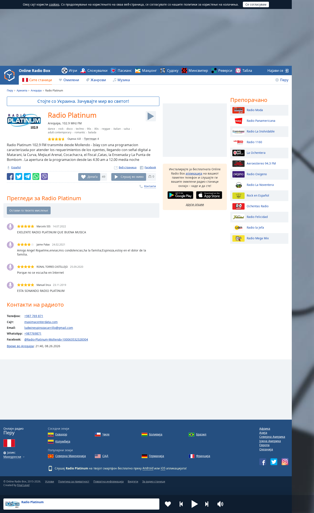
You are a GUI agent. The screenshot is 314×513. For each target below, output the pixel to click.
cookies (54, 4)
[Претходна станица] (181, 504)
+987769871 (32, 333)
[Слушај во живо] (151, 116)
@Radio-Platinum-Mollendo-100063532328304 (56, 339)
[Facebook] (148, 167)
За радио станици (153, 481)
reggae (106, 129)
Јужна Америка (270, 441)
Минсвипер (198, 70)
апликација (194, 173)
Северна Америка (272, 437)
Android (147, 468)
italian (117, 129)
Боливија (155, 434)
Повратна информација (108, 481)
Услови (49, 481)
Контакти (150, 186)
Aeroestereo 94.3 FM (261, 163)
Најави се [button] (275, 70)
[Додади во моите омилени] (168, 504)
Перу (284, 80)
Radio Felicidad (257, 217)
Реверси (225, 70)
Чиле (106, 434)
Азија (263, 433)
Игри (73, 70)
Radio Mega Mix (258, 238)
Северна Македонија (70, 456)
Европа (264, 445)
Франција (203, 456)
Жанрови (98, 80)
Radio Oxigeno (257, 174)
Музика (123, 80)
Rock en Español (258, 195)
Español (16, 167)
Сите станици (40, 80)
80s (96, 129)
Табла (247, 70)
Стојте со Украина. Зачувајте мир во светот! (83, 101)
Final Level (23, 485)
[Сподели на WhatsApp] (35, 176)
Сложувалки (97, 70)
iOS (163, 468)
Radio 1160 (254, 142)
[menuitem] (37, 80)
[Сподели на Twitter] (18, 176)
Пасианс (125, 70)
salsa (127, 129)
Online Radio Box (34, 70)
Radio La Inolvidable (261, 131)
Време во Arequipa (20, 346)
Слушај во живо (132, 176)
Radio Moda (255, 110)
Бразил (201, 434)
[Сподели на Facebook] (10, 176)
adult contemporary (59, 132)
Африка (264, 428)
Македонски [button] (12, 457)
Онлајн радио (13, 431)
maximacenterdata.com (41, 322)
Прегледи (90, 139)
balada (92, 132)
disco (69, 129)
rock (60, 129)
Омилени (71, 80)
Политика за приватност (73, 481)
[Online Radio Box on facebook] (262, 461)
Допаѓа (93, 176)
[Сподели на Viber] (44, 176)
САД (105, 456)
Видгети (133, 481)
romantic (80, 132)
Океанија (266, 449)
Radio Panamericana (261, 120)
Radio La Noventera (260, 184)
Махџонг (149, 70)
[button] (195, 504)
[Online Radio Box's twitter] (273, 461)
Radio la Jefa (255, 227)
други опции (195, 204)
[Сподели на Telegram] (27, 176)
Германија (156, 456)
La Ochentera (256, 152)
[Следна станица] (208, 504)
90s (89, 129)
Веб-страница (127, 167)
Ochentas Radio (258, 206)
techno (80, 129)
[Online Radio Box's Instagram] (285, 461)
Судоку (172, 70)
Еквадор (61, 434)
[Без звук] (221, 504)
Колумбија (62, 441)
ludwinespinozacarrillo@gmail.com (48, 328)
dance (51, 129)
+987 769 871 (33, 316)
